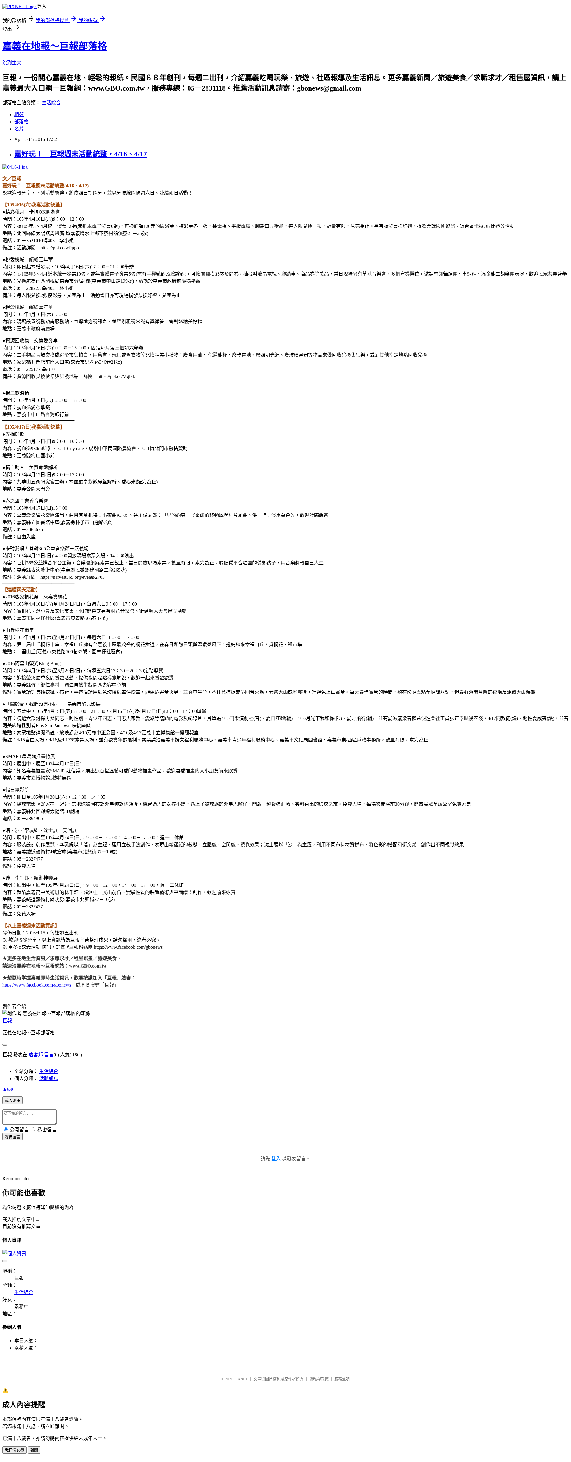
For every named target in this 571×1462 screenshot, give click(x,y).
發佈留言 (12, 1137)
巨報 (7, 1020)
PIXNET (241, 1379)
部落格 (21, 121)
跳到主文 (11, 62)
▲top (7, 1088)
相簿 (19, 114)
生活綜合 (51, 102)
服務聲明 (342, 1379)
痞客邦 (36, 1054)
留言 (49, 1054)
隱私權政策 (319, 1379)
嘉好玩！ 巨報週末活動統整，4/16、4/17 (80, 154)
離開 (34, 1450)
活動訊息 (48, 1078)
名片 (19, 128)
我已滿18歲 (14, 1450)
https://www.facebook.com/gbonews (36, 984)
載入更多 (12, 1100)
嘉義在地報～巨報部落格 (54, 46)
